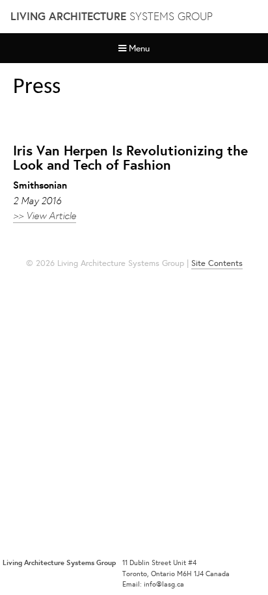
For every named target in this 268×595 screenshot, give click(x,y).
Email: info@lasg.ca (153, 583)
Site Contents (217, 263)
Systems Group (111, 15)
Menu (139, 48)
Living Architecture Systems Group (59, 562)
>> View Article (44, 214)
